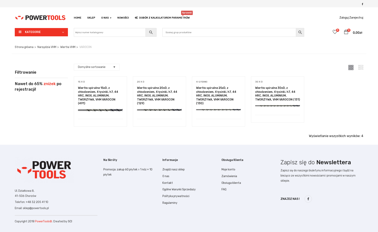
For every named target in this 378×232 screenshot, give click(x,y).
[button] (346, 33)
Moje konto (228, 169)
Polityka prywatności (175, 196)
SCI (70, 221)
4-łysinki (201, 81)
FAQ (223, 189)
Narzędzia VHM (46, 47)
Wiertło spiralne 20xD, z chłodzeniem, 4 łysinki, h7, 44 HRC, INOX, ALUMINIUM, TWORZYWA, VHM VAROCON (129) (157, 95)
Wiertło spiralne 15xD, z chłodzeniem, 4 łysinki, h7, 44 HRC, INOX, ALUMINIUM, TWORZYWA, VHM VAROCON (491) (98, 95)
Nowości (123, 17)
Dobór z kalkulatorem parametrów (164, 16)
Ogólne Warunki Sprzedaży (179, 189)
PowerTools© (43, 221)
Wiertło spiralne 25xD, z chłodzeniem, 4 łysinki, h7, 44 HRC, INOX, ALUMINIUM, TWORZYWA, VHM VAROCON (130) (216, 95)
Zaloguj (344, 17)
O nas (165, 176)
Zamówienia (229, 176)
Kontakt (167, 183)
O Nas (105, 17)
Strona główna (24, 47)
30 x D (259, 81)
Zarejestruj (356, 17)
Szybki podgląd (100, 108)
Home (77, 17)
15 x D (81, 81)
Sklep (91, 17)
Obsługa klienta (231, 183)
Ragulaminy (169, 203)
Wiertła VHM (67, 47)
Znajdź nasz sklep (173, 169)
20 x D (140, 81)
